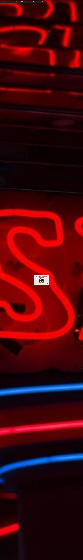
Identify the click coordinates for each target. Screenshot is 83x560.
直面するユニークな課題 (19, 1)
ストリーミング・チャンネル (10, 1)
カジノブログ (3, 1)
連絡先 (42, 1)
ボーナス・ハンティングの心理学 (29, 1)
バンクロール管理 (37, 1)
